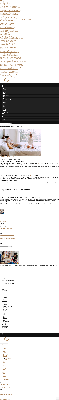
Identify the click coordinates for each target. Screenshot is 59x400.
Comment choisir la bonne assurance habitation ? (6, 3)
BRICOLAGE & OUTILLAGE (8, 306)
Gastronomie (7, 363)
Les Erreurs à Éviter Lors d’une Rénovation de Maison (7, 20)
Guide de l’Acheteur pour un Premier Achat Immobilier (7, 17)
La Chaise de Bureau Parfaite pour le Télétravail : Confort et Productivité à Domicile (11, 65)
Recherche (10, 123)
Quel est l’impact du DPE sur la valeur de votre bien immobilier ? (9, 6)
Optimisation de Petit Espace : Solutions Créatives (7, 21)
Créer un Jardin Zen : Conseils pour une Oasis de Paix (7, 41)
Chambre (4, 102)
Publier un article (4, 288)
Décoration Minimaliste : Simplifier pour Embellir (7, 28)
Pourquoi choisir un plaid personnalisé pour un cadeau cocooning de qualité (10, 57)
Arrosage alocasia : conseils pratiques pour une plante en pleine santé (9, 9)
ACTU (2, 86)
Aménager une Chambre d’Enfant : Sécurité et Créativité (8, 241)
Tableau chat (1, 48)
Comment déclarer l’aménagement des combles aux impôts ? (8, 73)
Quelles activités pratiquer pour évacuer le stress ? (7, 238)
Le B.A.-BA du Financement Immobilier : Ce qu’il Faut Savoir (8, 22)
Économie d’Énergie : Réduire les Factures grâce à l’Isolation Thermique (10, 43)
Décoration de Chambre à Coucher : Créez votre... (7, 231)
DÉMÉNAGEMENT (5, 326)
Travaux (4, 93)
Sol (5, 101)
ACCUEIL (3, 85)
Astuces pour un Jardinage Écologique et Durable (7, 30)
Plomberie (4, 92)
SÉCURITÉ (3, 118)
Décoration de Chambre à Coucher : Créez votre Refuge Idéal (8, 39)
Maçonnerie (4, 88)
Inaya (3, 128)
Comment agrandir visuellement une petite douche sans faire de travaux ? (10, 11)
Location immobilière (6, 95)
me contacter (11, 266)
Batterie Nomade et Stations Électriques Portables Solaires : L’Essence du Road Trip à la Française (13, 61)
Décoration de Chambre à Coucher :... (5, 387)
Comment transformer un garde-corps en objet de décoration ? (8, 27)
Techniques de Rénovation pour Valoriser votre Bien (7, 16)
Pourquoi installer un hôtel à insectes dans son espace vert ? (8, 2)
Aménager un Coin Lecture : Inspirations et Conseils (7, 33)
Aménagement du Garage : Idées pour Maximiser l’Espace (8, 40)
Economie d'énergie (6, 321)
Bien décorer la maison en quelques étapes (6, 62)
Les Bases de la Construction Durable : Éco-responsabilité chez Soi (9, 31)
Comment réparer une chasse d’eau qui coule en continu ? (8, 1)
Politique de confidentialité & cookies (5, 399)
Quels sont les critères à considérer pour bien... (7, 235)
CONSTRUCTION (5, 305)
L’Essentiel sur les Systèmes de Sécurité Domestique (7, 44)
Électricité (5, 309)
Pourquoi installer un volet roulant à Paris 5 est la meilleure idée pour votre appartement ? (12, 12)
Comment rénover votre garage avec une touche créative (7, 60)
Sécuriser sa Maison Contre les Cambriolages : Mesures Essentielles (9, 15)
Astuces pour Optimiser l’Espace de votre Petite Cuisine (7, 54)
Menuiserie (4, 91)
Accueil (1, 124)
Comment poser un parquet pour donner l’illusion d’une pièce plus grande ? (10, 67)
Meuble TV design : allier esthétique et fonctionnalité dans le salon (9, 4)
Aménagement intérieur (8, 99)
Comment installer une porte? (4, 63)
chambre (30, 175)
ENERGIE (3, 113)
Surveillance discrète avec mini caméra (7, 277)
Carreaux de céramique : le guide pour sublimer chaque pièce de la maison (10, 7)
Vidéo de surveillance (6, 120)
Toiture (4, 308)
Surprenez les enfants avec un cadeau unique (8, 280)
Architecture (5, 329)
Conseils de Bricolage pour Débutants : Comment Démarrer (8, 34)
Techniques (4, 89)
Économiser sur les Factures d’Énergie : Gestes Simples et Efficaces (9, 14)
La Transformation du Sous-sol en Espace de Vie (6, 24)
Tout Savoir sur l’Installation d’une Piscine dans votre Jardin (8, 47)
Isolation (4, 115)
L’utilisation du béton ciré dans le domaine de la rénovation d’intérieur (9, 74)
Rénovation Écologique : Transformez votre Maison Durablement (9, 55)
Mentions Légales (4, 290)
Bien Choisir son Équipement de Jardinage (6, 50)
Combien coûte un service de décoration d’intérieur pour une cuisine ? (9, 35)
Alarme (4, 119)
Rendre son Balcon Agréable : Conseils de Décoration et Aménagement (9, 52)
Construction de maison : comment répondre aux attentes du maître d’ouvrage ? (11, 58)
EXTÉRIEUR (4, 324)
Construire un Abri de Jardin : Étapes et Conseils (6, 32)
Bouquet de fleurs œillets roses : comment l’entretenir (7, 71)
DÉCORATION (5, 98)
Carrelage (6, 100)
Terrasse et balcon (5, 112)
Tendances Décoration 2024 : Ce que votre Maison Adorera (8, 13)
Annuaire (3, 289)
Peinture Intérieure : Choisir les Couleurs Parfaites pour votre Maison (9, 45)
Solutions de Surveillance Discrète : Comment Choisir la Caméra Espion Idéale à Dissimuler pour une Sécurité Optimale (16, 19)
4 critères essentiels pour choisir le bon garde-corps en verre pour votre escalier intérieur (12, 18)
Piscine (4, 325)
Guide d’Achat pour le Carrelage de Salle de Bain (7, 26)
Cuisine (4, 103)
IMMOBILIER (3, 94)
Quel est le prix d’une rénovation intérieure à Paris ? (7, 75)
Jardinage (4, 117)
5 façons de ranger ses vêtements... (5, 384)
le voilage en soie (39, 163)
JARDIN (3, 116)
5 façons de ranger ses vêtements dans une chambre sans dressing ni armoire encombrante (12, 10)
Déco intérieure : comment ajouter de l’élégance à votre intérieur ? (9, 76)
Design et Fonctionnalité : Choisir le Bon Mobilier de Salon (8, 23)
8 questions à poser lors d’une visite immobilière (6, 5)
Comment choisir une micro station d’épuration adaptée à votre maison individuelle (11, 38)
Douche (6, 108)
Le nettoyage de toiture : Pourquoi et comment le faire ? (7, 59)
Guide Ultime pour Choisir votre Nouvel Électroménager (8, 36)
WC (5, 109)
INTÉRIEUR (4, 124)
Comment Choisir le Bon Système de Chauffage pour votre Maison (9, 53)
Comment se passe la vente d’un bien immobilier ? (7, 68)
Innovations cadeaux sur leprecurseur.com (7, 281)
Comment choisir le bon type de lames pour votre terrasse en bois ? (9, 51)
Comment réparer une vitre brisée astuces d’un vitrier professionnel (9, 72)
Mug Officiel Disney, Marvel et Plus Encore (8, 283)
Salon (4, 106)
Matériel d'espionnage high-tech (6, 278)
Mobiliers (4, 110)
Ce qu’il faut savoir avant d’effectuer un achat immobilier (8, 70)
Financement (5, 96)
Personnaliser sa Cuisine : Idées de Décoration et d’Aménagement (9, 29)
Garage (4, 105)
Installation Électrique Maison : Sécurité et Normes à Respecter (8, 37)
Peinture (4, 302)
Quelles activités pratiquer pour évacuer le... (6, 394)
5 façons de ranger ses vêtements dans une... (6, 228)
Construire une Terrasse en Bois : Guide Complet (6, 46)
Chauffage (5, 320)
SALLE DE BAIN (5, 366)
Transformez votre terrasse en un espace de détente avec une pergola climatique (11, 64)
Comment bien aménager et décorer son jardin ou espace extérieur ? (9, 69)
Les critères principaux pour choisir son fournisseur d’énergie (8, 77)
